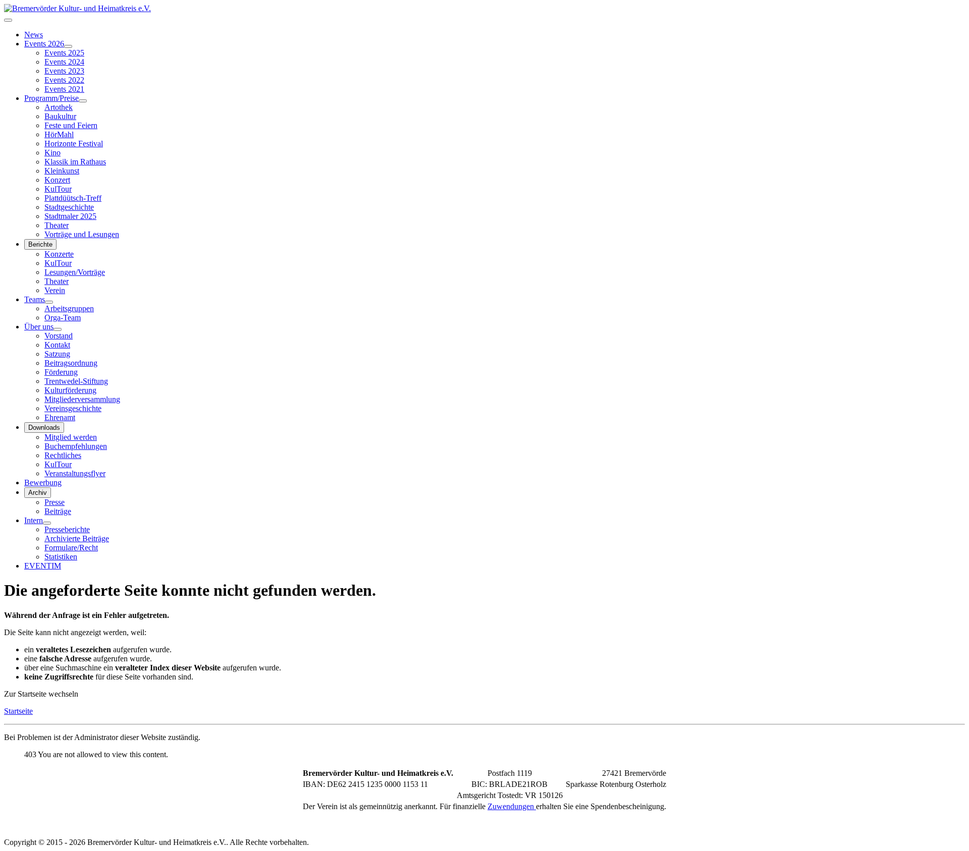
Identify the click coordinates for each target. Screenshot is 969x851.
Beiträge (57, 511)
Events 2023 (64, 71)
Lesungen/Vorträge (74, 272)
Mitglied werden (70, 437)
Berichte (40, 244)
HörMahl (59, 134)
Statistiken (60, 556)
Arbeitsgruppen (69, 308)
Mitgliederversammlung (82, 399)
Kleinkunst (61, 170)
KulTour (58, 189)
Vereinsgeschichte (72, 408)
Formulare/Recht (71, 547)
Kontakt (57, 345)
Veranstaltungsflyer (74, 473)
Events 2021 (64, 89)
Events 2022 (64, 80)
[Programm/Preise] (83, 100)
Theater (56, 225)
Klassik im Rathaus (75, 161)
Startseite (18, 711)
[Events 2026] (68, 46)
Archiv (37, 492)
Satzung (57, 354)
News (33, 34)
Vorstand (58, 335)
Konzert (57, 180)
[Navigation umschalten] (8, 20)
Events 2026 (44, 43)
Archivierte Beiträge (76, 538)
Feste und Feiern (70, 125)
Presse (54, 502)
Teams (34, 299)
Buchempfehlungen (75, 446)
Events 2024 (64, 62)
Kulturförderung (70, 390)
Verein (54, 290)
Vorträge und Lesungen (81, 234)
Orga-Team (62, 317)
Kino (52, 152)
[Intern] (47, 523)
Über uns (38, 326)
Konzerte (59, 254)
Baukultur (60, 116)
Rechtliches (62, 455)
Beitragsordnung (70, 363)
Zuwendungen (512, 806)
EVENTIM (42, 565)
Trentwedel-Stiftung (76, 381)
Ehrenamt (59, 417)
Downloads (44, 427)
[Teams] (49, 302)
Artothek (58, 107)
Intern (33, 520)
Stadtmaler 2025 (70, 216)
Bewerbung (43, 482)
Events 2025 (64, 52)
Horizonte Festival (73, 143)
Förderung (61, 372)
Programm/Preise (51, 98)
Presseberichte (67, 529)
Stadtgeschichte (69, 207)
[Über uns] (57, 329)
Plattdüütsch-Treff (72, 198)
